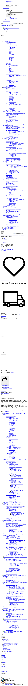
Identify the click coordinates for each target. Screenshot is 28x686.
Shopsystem (11, 684)
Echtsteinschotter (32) (10, 622)
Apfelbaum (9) (12, 422)
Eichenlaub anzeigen (15, 481)
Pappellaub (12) (12, 486)
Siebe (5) (11, 530)
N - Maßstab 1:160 (13, 221)
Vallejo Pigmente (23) (13, 604)
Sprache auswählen (10, 5)
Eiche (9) (11, 425)
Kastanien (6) (11, 429)
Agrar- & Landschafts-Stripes (12, 164)
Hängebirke (11, 54)
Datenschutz (6, 645)
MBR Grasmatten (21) (11, 537)
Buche (10, 51)
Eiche (10, 52)
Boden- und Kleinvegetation (12, 173)
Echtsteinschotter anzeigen (14, 218)
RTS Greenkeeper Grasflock (15, 144)
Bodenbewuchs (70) (7, 161)
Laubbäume (8, 43)
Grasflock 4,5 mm (12, 155)
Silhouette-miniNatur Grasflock (12, 151)
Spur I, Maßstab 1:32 (13, 222)
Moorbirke (11, 58)
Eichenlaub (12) (12, 480)
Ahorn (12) (11, 419)
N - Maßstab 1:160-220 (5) (17, 478)
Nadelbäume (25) (12, 457)
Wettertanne (11, 72)
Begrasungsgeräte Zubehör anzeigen (16, 131)
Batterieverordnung (7, 646)
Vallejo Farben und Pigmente (12, 198)
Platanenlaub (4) (12, 492)
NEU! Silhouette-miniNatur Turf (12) (14, 554)
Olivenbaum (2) (12, 452)
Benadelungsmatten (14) (11, 495)
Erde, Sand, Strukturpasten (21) (13, 586)
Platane (10, 59)
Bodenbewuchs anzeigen (11, 162)
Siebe (10, 133)
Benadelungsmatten (10, 103)
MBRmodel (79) (9, 453)
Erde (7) (23, 588)
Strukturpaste (11, 194)
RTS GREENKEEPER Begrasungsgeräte (15, 127)
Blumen (7, 182)
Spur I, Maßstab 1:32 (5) (14, 627)
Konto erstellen (12, 17)
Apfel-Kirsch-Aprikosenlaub (15, 94)
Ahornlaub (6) (12, 465)
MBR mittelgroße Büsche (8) (17, 513)
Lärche (10, 69)
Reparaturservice (6, 640)
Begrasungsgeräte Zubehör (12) (13, 526)
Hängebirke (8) (12, 428)
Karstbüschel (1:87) (13, 169)
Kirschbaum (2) (12, 430)
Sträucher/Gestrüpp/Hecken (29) (13, 516)
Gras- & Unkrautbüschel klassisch (13, 165)
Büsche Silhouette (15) (13, 515)
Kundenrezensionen (7, 388)
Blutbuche (11, 49)
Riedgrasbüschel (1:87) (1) (14, 569)
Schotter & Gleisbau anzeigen (12, 216)
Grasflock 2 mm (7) (13, 551)
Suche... (22, 23)
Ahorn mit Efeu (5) (13, 420)
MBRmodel (8, 80)
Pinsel (7, 212)
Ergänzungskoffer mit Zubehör (15, 134)
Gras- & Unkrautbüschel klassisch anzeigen (18, 166)
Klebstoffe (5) (9, 613)
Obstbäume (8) (12, 458)
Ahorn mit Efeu (12, 47)
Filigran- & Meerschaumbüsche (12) (14, 507)
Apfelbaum (11, 48)
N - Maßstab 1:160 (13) (14, 626)
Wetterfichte (11, 71)
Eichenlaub (11, 98)
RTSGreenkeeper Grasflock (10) (13, 538)
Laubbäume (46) (12, 456)
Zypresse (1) (11, 451)
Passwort (8, 13)
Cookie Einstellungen (8, 651)
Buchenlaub (11, 97)
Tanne (10, 70)
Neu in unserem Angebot (8, 228)
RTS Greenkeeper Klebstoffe (12, 211)
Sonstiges (11, 136)
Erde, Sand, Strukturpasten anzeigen (16, 190)
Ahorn (10, 46)
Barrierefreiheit (9, 1)
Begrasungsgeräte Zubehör (12, 130)
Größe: (2, 317)
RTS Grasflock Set (13, 145)
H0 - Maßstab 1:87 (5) (16, 476)
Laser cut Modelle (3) (8, 206)
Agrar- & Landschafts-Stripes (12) (13, 560)
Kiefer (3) (11, 441)
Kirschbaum (11, 57)
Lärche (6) (11, 442)
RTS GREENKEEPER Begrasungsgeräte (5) (16, 524)
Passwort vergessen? (13, 18)
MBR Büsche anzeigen (16, 512)
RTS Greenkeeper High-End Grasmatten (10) (15, 547)
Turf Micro (11, 149)
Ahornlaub (11, 93)
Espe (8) (10, 426)
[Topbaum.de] (5, 25)
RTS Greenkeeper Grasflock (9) (15, 541)
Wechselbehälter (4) (13, 529)
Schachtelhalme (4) (10, 572)
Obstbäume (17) (9, 436)
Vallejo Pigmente (12, 203)
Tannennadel (11, 109)
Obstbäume (8, 63)
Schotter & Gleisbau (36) (8, 215)
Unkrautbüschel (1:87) (13, 170)
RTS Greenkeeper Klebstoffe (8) (13, 616)
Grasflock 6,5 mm (12, 156)
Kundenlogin (6, 8)
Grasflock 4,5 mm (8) (13, 552)
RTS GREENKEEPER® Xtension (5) (14, 525)
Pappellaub (11, 99)
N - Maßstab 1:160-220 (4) (17, 471)
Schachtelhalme (9, 176)
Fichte (10, 66)
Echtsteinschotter (9, 217)
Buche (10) (11, 424)
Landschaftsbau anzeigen (11, 188)
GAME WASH (12, 201)
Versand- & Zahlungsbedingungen (10, 643)
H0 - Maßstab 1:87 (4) (16, 470)
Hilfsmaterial (11, 223)
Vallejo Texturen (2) (13, 605)
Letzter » (5, 242)
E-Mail (7, 11)
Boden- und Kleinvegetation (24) (13, 570)
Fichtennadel (11, 105)
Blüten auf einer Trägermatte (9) (13, 581)
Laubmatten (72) (9, 463)
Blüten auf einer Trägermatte (12, 184)
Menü (2, 35)
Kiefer (10, 68)
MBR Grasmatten (10, 141)
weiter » (5, 240)
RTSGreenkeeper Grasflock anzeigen (17, 143)
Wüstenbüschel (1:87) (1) (14, 568)
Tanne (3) (11, 444)
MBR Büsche (12, 117)
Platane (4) (11, 433)
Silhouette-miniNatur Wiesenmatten (13, 159)
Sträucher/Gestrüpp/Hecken (12, 120)
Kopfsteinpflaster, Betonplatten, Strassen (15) (15, 593)
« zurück (5, 239)
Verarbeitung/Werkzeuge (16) (9, 207)
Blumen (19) (8, 579)
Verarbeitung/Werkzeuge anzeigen (13, 209)
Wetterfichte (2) (12, 445)
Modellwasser (9, 196)
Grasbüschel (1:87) (13, 167)
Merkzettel (5, 19)
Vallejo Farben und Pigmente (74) (13, 598)
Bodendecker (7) (9, 571)
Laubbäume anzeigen (13, 44)
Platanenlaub (11, 100)
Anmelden (6, 411)
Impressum (5, 639)
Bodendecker (9, 175)
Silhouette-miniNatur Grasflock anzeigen (17, 153)
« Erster (5, 238)
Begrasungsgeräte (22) (8, 125)
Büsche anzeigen (12, 116)
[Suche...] (16, 23)
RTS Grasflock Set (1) (13, 542)
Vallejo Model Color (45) (14, 600)
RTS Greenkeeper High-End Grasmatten (14, 150)
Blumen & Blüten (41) (8, 179)
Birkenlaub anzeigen (15, 469)
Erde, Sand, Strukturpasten (11, 189)
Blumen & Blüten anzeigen (12, 181)
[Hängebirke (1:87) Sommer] (7, 249)
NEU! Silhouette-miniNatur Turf (13, 158)
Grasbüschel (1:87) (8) (13, 564)
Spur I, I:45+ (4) (14, 473)
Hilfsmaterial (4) (12, 628)
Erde (10, 192)
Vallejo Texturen (12, 204)
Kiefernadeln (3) (12, 498)
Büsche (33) (8, 508)
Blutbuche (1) (12, 423)
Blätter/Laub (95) (7, 87)
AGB (4, 641)
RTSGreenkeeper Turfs (11, 147)
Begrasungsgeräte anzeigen (12, 126)
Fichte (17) (11, 440)
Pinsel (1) (21, 617)
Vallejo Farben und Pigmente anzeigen (17, 199)
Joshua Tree (11, 76)
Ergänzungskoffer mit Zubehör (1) (16, 531)
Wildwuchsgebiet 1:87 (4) (11, 574)
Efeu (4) (8, 519)
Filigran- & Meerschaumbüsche (13, 114)
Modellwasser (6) (9, 594)
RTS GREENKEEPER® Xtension (13, 128)
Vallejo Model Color (13, 200)
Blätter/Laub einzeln (10, 89)
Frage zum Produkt (5, 385)
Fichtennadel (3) (12, 497)
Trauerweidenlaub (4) (13, 493)
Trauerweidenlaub (12, 102)
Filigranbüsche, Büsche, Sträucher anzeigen (15, 113)
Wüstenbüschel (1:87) (13, 171)
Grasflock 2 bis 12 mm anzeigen (13, 139)
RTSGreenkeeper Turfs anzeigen (16, 148)
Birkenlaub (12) (12, 468)
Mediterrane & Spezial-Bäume (12, 74)
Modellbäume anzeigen (11, 42)
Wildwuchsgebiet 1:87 (11, 177)
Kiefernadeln (11, 106)
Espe (10, 53)
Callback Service (7, 649)
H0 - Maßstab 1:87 (13, 220)
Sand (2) (23, 589)
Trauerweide (11, 61)
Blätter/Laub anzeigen (10, 88)
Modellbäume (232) (7, 41)
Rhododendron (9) (10, 518)
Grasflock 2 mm (12, 154)
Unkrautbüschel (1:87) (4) (14, 566)
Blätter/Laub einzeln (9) (11, 462)
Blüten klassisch (9, 183)
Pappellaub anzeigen (15, 487)
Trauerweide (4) (12, 435)
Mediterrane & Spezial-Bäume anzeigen (17, 75)
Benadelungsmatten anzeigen (15, 104)
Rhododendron (9, 121)
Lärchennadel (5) (12, 499)
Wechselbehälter (12, 132)
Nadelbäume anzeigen (13, 65)
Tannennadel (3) (12, 501)
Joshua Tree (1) (12, 450)
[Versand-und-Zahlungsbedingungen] (3, 655)
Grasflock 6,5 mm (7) (13, 553)
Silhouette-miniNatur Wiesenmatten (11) (14, 555)
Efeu (7, 122)
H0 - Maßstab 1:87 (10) (14, 625)
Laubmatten (8, 91)
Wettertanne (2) (12, 446)
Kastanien (11, 55)
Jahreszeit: (3, 335)
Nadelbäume (8, 64)
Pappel (10, 60)
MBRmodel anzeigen (13, 81)
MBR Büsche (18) (13, 510)
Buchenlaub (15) (12, 474)
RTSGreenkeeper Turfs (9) (11, 543)
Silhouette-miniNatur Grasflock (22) (13, 548)
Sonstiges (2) (11, 532)
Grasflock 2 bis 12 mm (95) (9, 138)
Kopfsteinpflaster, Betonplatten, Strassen (14, 195)
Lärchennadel (12, 108)
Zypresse (11, 77)
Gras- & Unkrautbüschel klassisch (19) (14, 561)
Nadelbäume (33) (9, 437)
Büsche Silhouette (12, 119)
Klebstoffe (8, 210)
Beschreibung (6, 387)
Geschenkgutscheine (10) (8, 227)
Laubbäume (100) (10, 417)
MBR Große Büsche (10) (16, 514)
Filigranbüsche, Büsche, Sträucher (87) (11, 111)
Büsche (7, 115)
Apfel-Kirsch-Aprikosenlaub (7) (15, 467)
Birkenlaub (11, 96)
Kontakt (5, 648)
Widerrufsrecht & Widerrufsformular (11, 644)
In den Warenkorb (4, 383)
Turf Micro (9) (12, 546)
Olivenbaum (11, 79)
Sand (10, 193)
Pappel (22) (11, 434)
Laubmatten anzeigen (13, 92)
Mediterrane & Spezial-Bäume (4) (13, 447)
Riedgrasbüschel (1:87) (14, 172)
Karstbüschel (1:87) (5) (14, 565)
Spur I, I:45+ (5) (14, 479)
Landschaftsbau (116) (8, 187)
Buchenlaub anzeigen (16, 475)
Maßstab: (2, 352)
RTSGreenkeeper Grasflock (12, 142)
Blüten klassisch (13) (10, 580)
